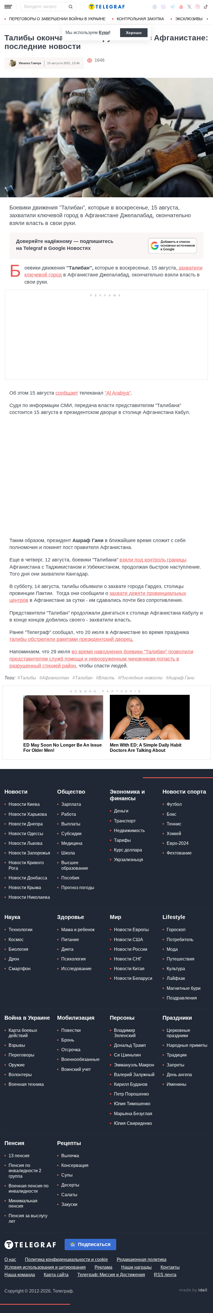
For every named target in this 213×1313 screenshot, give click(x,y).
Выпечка (70, 1155)
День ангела (179, 1074)
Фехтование (179, 853)
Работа (68, 814)
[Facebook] (155, 6)
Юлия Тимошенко (132, 1103)
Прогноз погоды (77, 887)
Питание (70, 939)
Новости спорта (184, 792)
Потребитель (180, 939)
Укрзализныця (128, 859)
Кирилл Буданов (131, 1084)
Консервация (74, 1165)
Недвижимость (129, 830)
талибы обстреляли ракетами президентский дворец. (71, 639)
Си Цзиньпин (127, 1055)
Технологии (20, 929)
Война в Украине (27, 1018)
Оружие (17, 1065)
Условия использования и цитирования (45, 1267)
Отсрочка (70, 1049)
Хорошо (134, 32)
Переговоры (21, 1055)
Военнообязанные (80, 1059)
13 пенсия (19, 1155)
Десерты (70, 1185)
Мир (115, 917)
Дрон (14, 959)
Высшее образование (74, 865)
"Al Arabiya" (118, 393)
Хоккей (174, 833)
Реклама (103, 1267)
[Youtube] (181, 6)
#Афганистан (54, 677)
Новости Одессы (26, 833)
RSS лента (165, 1274)
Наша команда (19, 1274)
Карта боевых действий (23, 1033)
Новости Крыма (25, 887)
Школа (68, 853)
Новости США (128, 939)
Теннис (174, 824)
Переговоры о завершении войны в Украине (57, 19)
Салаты (69, 1194)
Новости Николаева (29, 897)
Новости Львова (25, 843)
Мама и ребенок (78, 929)
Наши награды (136, 1267)
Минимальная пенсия (23, 1203)
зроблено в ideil (194, 1290)
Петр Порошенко (131, 1094)
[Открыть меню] (8, 6)
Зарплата (71, 804)
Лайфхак (176, 978)
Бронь (67, 1040)
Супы (67, 1175)
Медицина (71, 843)
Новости (15, 792)
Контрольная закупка (140, 19)
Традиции (177, 1055)
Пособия (70, 878)
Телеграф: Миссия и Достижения (111, 1274)
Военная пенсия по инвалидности (29, 1188)
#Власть (105, 677)
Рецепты (69, 1143)
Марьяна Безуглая (133, 1113)
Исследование (76, 968)
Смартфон (20, 968)
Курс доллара (128, 850)
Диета (67, 949)
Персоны (122, 1018)
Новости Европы (131, 929)
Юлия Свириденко (133, 1123)
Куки (104, 32)
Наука (12, 917)
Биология (18, 949)
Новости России (130, 949)
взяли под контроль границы (153, 560)
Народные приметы (187, 1045)
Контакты (170, 1267)
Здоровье (70, 917)
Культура (176, 968)
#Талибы (26, 677)
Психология (73, 959)
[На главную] (106, 6)
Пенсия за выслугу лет (28, 1218)
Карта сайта (56, 1274)
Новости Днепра (26, 824)
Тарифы (122, 840)
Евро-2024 (178, 843)
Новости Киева (24, 804)
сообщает (66, 393)
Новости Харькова (28, 814)
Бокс (171, 814)
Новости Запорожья (29, 853)
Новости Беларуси (133, 978)
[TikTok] (205, 6)
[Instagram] (197, 6)
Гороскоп (176, 929)
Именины (176, 1084)
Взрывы (17, 1045)
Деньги (121, 811)
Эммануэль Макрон (134, 1065)
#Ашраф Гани (180, 677)
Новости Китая (129, 968)
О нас (10, 1259)
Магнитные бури (184, 988)
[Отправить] (70, 6)
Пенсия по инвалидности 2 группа (25, 1170)
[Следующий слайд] (207, 19)
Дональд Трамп (130, 1045)
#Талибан (82, 677)
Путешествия (180, 959)
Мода (172, 949)
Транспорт (125, 821)
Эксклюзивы (188, 19)
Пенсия (14, 1143)
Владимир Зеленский (125, 1033)
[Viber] (163, 7)
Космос (16, 939)
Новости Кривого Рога (26, 865)
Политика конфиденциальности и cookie (66, 1259)
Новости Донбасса (28, 878)
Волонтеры (20, 1074)
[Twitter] (189, 6)
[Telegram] (172, 6)
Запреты (175, 1065)
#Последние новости (140, 677)
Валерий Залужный (134, 1074)
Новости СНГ (128, 959)
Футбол (174, 804)
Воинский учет (76, 1069)
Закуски (69, 1204)
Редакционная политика (141, 1259)
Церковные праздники (178, 1033)
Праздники (177, 1018)
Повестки (71, 1030)
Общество (71, 792)
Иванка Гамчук (30, 63)
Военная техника (26, 1084)
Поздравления (182, 998)
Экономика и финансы (127, 795)
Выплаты (70, 824)
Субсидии (71, 833)
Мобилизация (76, 1018)
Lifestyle (174, 917)
